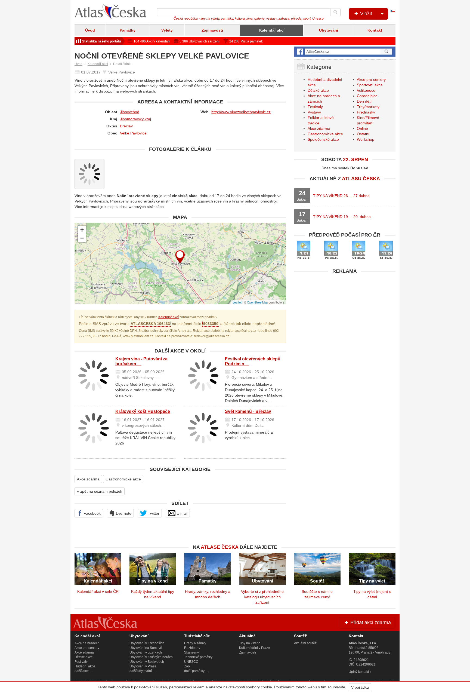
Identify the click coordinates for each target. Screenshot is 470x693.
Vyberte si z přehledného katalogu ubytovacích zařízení (262, 597)
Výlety (167, 30)
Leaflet (237, 302)
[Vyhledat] (335, 12)
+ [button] (82, 229)
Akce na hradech (87, 643)
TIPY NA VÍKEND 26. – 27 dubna (341, 196)
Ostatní (363, 134)
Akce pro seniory (371, 79)
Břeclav (126, 126)
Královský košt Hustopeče (142, 411)
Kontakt (374, 30)
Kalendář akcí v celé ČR (98, 591)
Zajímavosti (212, 30)
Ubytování (328, 30)
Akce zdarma (88, 479)
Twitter (153, 513)
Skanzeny (191, 652)
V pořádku (360, 687)
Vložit (365, 13)
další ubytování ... (142, 671)
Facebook (91, 513)
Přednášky (366, 112)
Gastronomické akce (123, 479)
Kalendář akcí (272, 30)
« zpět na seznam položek (99, 491)
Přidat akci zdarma (370, 622)
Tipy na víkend (250, 643)
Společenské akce (323, 139)
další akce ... (84, 671)
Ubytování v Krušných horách (151, 657)
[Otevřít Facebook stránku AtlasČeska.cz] (344, 52)
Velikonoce (366, 90)
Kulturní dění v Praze (254, 648)
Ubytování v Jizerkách (145, 652)
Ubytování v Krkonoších (146, 643)
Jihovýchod (129, 112)
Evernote (123, 513)
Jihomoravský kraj (135, 119)
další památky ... (196, 671)
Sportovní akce (370, 85)
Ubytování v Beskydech (146, 662)
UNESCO (191, 662)
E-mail (181, 513)
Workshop (365, 139)
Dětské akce (318, 90)
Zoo (187, 666)
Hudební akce (85, 666)
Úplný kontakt (359, 672)
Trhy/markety (368, 107)
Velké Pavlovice (133, 133)
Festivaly (315, 107)
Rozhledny (192, 648)
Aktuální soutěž (305, 643)
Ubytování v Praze (142, 666)
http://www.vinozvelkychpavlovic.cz (241, 112)
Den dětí (364, 101)
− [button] (82, 238)
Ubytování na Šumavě (145, 648)
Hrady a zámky (195, 643)
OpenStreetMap (257, 302)
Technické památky (198, 657)
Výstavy (314, 112)
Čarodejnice (367, 96)
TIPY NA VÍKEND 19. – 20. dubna (342, 216)
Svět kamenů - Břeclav (248, 411)
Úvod (90, 30)
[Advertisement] (345, 315)
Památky (127, 30)
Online (362, 128)
